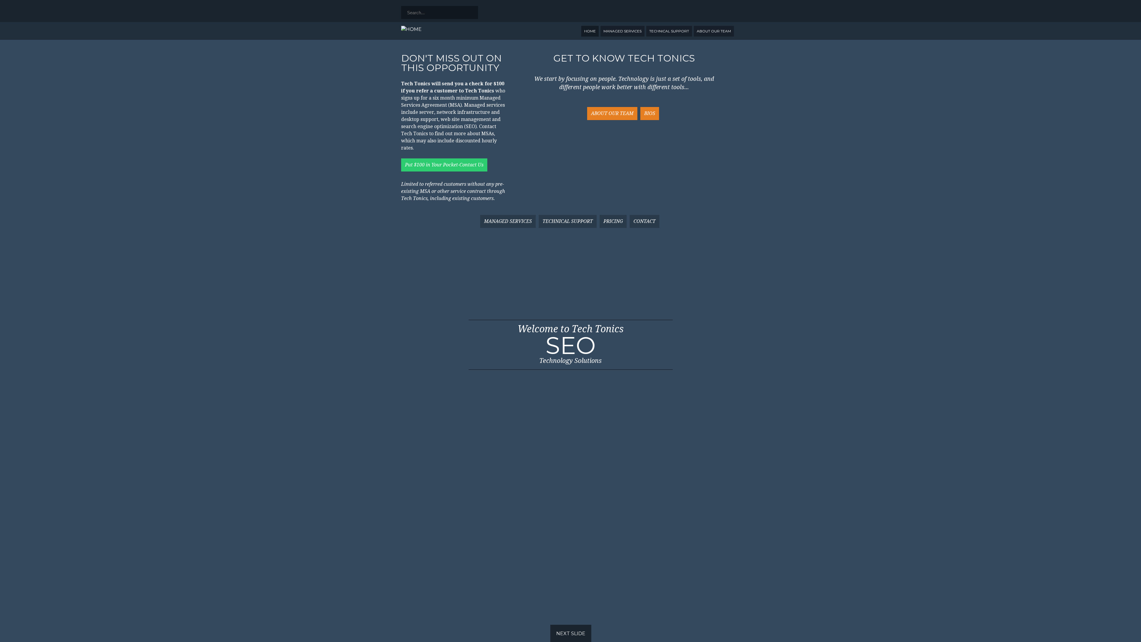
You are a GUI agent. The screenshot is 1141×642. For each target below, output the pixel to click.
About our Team (714, 31)
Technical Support (669, 31)
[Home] (411, 29)
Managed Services (622, 31)
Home (590, 31)
